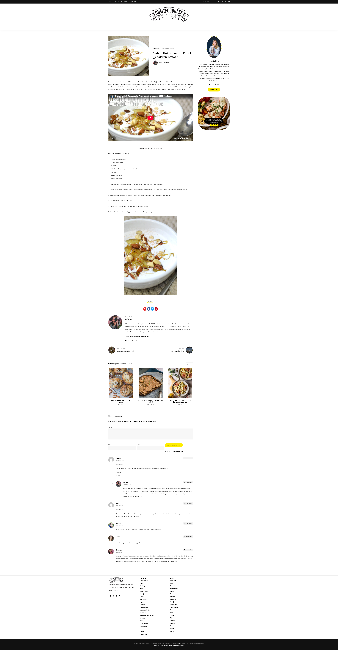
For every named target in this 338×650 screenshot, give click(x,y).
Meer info (213, 89)
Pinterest (137, 340)
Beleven (159, 27)
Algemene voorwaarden (161, 645)
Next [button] (191, 364)
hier (142, 148)
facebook (218, 2)
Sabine (160, 63)
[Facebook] (148, 309)
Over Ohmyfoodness (121, 1)
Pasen (142, 632)
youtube (229, 2)
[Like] (144, 309)
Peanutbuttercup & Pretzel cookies (121, 401)
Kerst (141, 629)
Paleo (150, 301)
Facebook (130, 340)
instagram (222, 2)
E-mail (139, 445)
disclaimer (201, 643)
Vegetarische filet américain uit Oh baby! (151, 401)
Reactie (110, 427)
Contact (133, 1)
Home (110, 1)
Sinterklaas (143, 634)
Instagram (133, 340)
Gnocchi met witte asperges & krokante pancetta (180, 401)
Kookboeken (186, 27)
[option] (121, 387)
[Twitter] (152, 309)
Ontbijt (164, 48)
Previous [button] (187, 364)
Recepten (142, 27)
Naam (110, 445)
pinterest (225, 2)
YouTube (126, 340)
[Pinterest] (156, 309)
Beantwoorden (188, 458)
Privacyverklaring (173, 645)
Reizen (150, 27)
